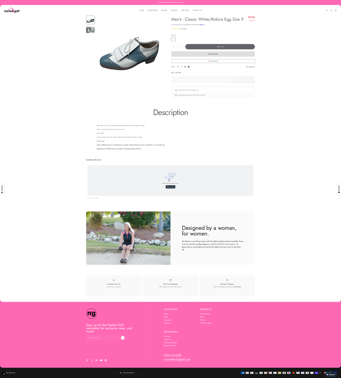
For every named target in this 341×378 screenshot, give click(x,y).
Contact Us (167, 340)
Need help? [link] (252, 67)
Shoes (166, 317)
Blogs (202, 317)
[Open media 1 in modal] (129, 49)
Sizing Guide (101, 141)
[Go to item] (90, 20)
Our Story (167, 336)
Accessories (168, 320)
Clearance (167, 323)
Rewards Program (170, 346)
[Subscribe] (123, 338)
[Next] (158, 53)
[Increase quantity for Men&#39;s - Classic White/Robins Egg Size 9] (182, 46)
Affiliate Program (206, 323)
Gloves (166, 314)
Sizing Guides (205, 314)
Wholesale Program (170, 343)
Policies (202, 320)
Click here (100, 149)
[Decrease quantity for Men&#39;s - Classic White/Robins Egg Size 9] (173, 46)
